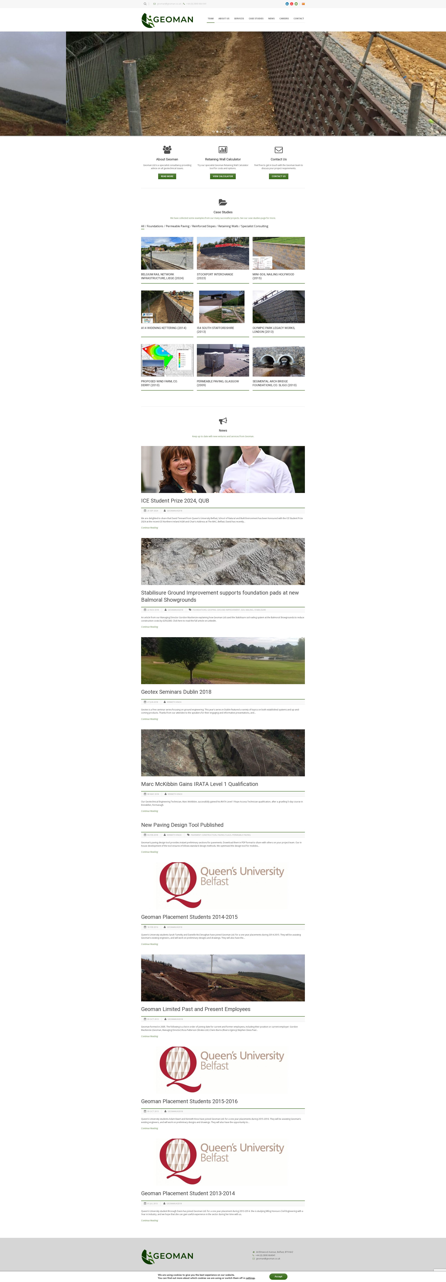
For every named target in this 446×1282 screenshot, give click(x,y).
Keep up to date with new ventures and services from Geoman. (223, 436)
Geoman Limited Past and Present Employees (196, 1009)
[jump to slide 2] (217, 132)
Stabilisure (260, 609)
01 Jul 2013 (152, 1203)
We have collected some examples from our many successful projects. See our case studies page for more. (223, 218)
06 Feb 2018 (152, 835)
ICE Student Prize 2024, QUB (175, 500)
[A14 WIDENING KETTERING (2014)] (167, 306)
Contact (299, 18)
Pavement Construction (204, 835)
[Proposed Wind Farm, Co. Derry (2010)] (167, 360)
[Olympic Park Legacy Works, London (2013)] (279, 306)
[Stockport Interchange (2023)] (223, 253)
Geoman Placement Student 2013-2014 (188, 1193)
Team (211, 18)
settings (250, 1278)
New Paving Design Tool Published (182, 825)
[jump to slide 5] (229, 132)
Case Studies (256, 18)
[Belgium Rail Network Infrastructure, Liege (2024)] (167, 253)
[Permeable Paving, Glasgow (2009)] (223, 360)
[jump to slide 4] (225, 132)
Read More (167, 176)
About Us (223, 18)
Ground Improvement (228, 609)
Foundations (155, 226)
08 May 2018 (153, 794)
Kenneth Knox (174, 702)
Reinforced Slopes (204, 226)
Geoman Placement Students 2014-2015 (189, 917)
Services (239, 18)
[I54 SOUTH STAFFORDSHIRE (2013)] (223, 306)
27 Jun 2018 (152, 702)
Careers (284, 18)
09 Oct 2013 (153, 1019)
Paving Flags (224, 835)
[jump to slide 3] (221, 132)
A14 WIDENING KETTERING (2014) (163, 328)
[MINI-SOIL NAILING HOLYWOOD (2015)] (279, 253)
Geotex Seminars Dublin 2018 (176, 692)
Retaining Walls (228, 226)
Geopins (211, 609)
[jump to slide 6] (233, 132)
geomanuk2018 (174, 510)
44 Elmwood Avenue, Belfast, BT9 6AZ (274, 1252)
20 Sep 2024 (152, 510)
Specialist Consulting (254, 226)
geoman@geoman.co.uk (169, 3)
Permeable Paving (178, 226)
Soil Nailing (247, 609)
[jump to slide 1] (213, 132)
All (142, 226)
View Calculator (223, 176)
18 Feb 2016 (152, 927)
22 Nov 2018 (153, 609)
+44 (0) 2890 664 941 (196, 3)
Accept (278, 1276)
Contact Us (279, 176)
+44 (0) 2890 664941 (265, 1255)
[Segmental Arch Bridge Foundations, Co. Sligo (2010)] (279, 360)
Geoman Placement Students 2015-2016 (189, 1101)
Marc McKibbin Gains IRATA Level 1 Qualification (199, 784)
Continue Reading (149, 527)
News (271, 18)
